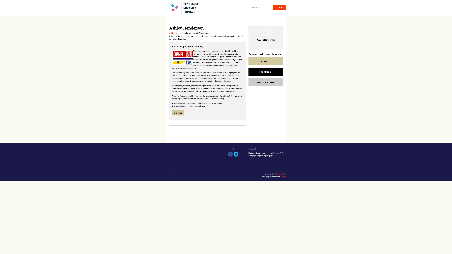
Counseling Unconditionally (187, 46)
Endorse (178, 113)
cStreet (283, 177)
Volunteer (265, 71)
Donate (265, 61)
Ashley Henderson (176, 33)
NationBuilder (280, 174)
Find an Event (265, 82)
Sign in (168, 174)
